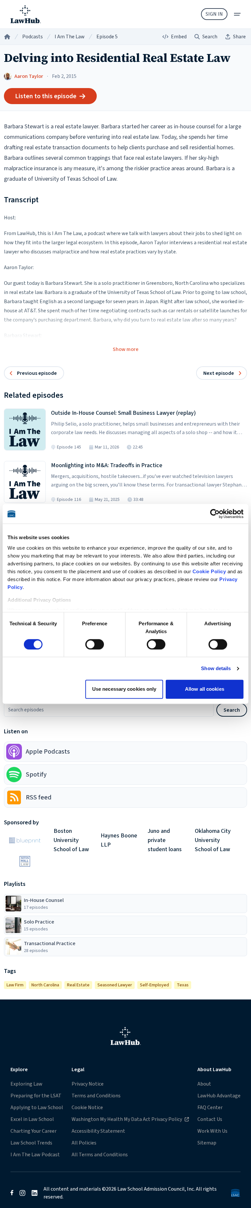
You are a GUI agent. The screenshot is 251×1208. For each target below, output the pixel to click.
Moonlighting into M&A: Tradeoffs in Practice (106, 465)
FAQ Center (210, 1107)
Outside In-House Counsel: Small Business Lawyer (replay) (123, 413)
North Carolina (45, 985)
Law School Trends (31, 1142)
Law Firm (15, 985)
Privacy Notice (88, 1084)
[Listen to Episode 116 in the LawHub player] (25, 482)
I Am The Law (70, 36)
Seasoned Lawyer (114, 985)
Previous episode (37, 373)
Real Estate (78, 985)
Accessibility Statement (98, 1131)
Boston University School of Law (71, 840)
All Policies (84, 1142)
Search (232, 710)
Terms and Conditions (96, 1095)
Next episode (218, 373)
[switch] (94, 644)
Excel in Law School (32, 1119)
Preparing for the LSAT (35, 1095)
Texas (183, 985)
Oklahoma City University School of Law (213, 840)
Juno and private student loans (165, 840)
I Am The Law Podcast (35, 1154)
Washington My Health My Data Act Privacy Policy (126, 1119)
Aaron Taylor (28, 76)
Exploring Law (26, 1084)
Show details (216, 668)
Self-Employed (154, 985)
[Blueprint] (25, 840)
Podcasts (32, 36)
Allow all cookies (204, 689)
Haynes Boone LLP (119, 840)
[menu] (237, 14)
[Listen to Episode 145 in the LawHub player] (25, 429)
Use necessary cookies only (124, 689)
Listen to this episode (45, 96)
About (204, 1084)
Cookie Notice (87, 1107)
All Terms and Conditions (100, 1154)
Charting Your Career (33, 1131)
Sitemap (206, 1142)
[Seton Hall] (25, 861)
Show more (126, 349)
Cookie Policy (209, 571)
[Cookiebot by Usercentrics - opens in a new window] (214, 514)
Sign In (214, 14)
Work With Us (212, 1131)
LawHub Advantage (219, 1095)
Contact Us (209, 1119)
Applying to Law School (36, 1107)
